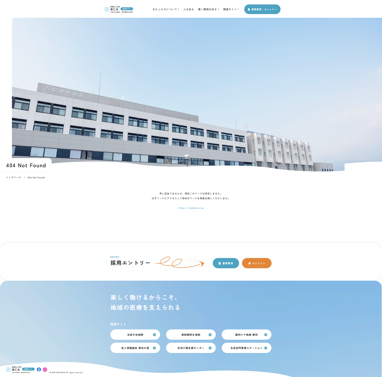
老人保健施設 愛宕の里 (135, 348)
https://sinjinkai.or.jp (191, 208)
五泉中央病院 (135, 334)
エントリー (259, 263)
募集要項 (227, 263)
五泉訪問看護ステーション (246, 348)
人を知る (188, 9)
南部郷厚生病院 (190, 334)
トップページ (13, 177)
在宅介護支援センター (190, 348)
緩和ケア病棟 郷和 (246, 334)
